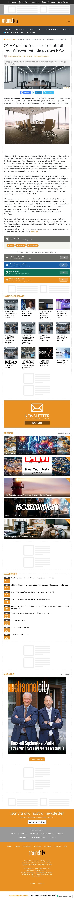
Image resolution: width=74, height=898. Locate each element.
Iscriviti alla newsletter (37, 822)
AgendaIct (52, 837)
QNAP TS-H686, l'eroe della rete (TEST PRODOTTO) (45, 337)
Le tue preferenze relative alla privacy (45, 895)
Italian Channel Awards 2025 (14, 32)
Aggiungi (63, 265)
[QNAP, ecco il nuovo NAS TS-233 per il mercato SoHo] (63, 304)
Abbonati (63, 280)
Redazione (37, 846)
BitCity (13, 834)
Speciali (17, 846)
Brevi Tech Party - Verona (14, 474)
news (14, 39)
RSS (65, 846)
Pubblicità (57, 846)
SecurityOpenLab (48, 2)
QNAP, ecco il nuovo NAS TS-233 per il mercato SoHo (62, 314)
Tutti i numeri (65, 674)
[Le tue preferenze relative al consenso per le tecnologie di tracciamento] (63, 896)
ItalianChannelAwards (38, 837)
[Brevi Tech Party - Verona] (37, 466)
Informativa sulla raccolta (18, 895)
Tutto (68, 574)
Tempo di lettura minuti (42, 56)
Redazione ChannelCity (14, 56)
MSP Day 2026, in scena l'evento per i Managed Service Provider (28, 495)
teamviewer (33, 245)
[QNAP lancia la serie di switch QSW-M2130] (63, 353)
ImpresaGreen (22, 837)
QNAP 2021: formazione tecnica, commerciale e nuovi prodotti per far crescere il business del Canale (28, 339)
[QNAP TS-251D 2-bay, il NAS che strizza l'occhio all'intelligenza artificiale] (11, 353)
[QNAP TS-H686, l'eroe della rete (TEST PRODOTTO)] (46, 328)
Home (8, 39)
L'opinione (7, 29)
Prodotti (39, 29)
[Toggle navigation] (69, 21)
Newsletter (31, 32)
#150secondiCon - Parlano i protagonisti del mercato (24, 516)
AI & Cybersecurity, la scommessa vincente (20, 453)
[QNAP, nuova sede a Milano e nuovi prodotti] (28, 304)
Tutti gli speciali (64, 433)
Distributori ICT (65, 29)
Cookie (33, 883)
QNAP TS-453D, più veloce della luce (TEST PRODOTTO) (62, 337)
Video (32, 29)
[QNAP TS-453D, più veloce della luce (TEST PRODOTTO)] (63, 328)
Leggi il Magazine (37, 759)
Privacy (41, 883)
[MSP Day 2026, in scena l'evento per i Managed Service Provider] (37, 487)
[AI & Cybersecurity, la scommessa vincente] (37, 445)
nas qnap (21, 245)
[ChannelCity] (10, 21)
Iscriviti (64, 257)
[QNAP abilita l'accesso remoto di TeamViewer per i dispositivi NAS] (11, 304)
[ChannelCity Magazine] (37, 715)
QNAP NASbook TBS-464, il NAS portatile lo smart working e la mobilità (10, 339)
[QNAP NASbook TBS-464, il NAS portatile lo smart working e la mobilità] (11, 328)
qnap (11, 245)
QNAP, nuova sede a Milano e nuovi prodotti (27, 313)
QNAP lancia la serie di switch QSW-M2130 (62, 362)
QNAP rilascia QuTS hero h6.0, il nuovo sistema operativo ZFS (45, 362)
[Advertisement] (39, 802)
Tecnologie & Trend (51, 29)
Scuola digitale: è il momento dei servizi (19, 537)
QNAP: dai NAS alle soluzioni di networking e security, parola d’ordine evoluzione (45, 315)
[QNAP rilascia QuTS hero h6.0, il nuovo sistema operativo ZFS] (46, 353)
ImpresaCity (35, 2)
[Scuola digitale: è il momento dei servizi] (37, 529)
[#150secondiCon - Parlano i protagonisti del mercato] (37, 508)
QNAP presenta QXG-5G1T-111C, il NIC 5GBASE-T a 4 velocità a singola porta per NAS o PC (28, 364)
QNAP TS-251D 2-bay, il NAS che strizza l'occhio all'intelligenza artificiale (11, 363)
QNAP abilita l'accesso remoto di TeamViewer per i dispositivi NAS (10, 314)
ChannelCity (23, 2)
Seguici (64, 272)
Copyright (47, 846)
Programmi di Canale (20, 29)
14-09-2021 (28, 56)
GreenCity (59, 834)
